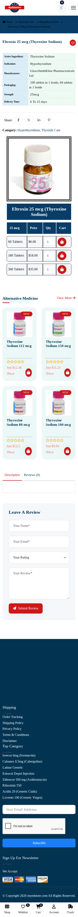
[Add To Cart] (28, 372)
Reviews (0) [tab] (32, 475)
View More (65, 298)
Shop (5, 679)
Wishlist (23, 909)
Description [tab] (12, 475)
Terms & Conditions (15, 735)
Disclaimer (9, 741)
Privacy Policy (12, 728)
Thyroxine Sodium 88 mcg (18, 422)
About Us (8, 656)
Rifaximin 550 (11, 785)
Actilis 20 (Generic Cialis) (19, 791)
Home (9, 21)
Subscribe (39, 843)
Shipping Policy (13, 723)
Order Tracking (12, 717)
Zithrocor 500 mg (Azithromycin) (24, 779)
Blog (5, 673)
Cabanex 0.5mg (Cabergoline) (22, 761)
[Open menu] (73, 7)
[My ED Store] (14, 8)
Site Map (8, 686)
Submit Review (27, 608)
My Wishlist (10, 691)
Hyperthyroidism (48, 21)
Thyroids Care (26, 21)
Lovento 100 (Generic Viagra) (22, 797)
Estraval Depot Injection (18, 773)
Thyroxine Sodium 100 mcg (58, 422)
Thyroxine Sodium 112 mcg (19, 344)
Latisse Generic (12, 767)
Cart (38, 909)
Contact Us (9, 662)
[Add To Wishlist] (73, 43)
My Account (10, 667)
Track (70, 912)
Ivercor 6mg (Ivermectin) (18, 755)
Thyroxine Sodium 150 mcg (58, 344)
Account (54, 912)
